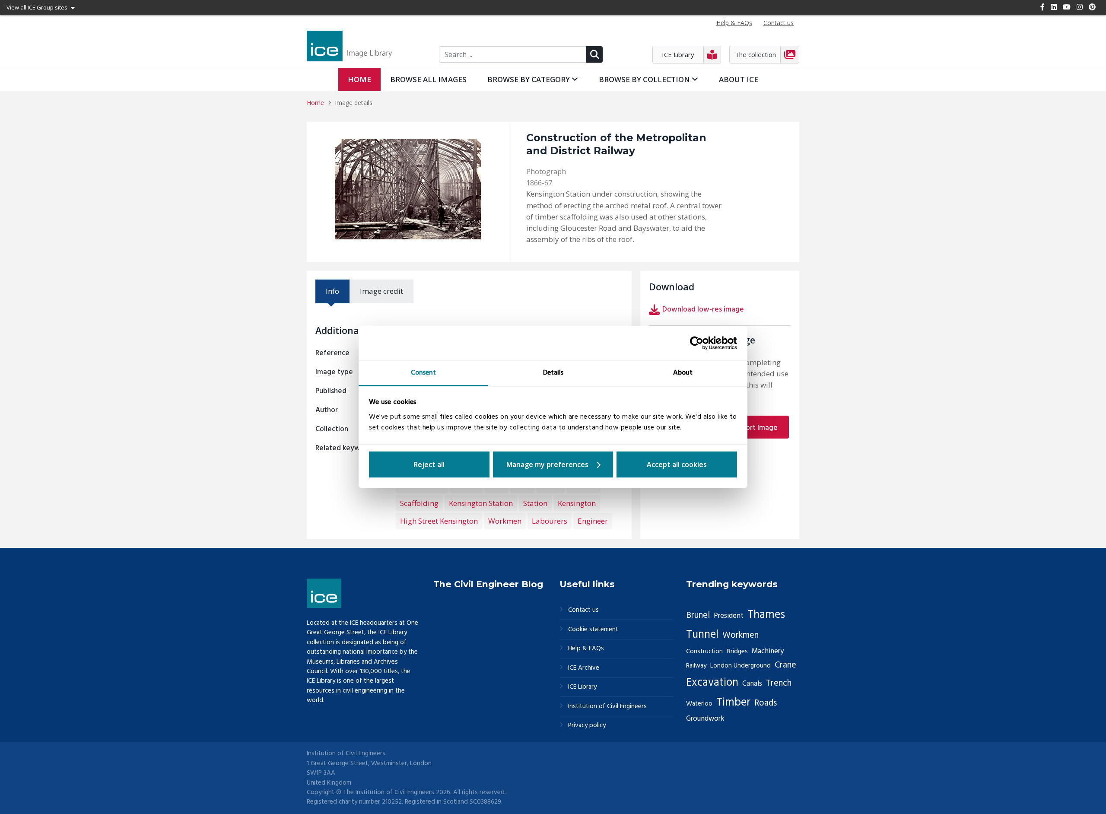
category (529, 79)
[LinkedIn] (1054, 7)
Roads (765, 703)
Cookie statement (593, 630)
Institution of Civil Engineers (607, 707)
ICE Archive (583, 668)
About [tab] (683, 372)
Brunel (698, 616)
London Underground (740, 666)
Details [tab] (553, 372)
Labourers (549, 521)
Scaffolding (419, 503)
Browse (428, 79)
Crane (785, 665)
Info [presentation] (332, 291)
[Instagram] (1080, 7)
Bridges (737, 651)
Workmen (504, 521)
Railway (696, 666)
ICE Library (582, 687)
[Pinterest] (1092, 7)
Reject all (429, 464)
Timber (733, 702)
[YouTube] (1067, 7)
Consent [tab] (423, 372)
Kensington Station (481, 503)
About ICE (738, 79)
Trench (778, 683)
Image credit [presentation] (381, 291)
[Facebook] (1042, 7)
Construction (704, 651)
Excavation (712, 683)
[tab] (332, 291)
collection (645, 79)
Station (535, 503)
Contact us (583, 610)
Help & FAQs (586, 649)
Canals (752, 684)
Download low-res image (703, 309)
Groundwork (705, 719)
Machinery (768, 651)
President (729, 616)
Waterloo (699, 704)
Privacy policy (587, 726)
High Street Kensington (439, 521)
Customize (553, 464)
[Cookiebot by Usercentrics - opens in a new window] (699, 343)
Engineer (593, 521)
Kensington (577, 503)
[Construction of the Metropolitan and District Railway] (408, 189)
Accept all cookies (677, 464)
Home (359, 79)
